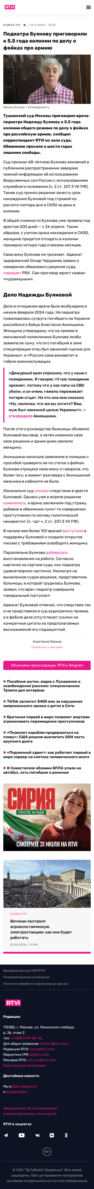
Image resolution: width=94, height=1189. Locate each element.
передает (12, 272)
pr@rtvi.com (39, 1054)
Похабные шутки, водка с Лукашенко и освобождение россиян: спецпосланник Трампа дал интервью (41, 685)
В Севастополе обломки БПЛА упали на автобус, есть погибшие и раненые (42, 770)
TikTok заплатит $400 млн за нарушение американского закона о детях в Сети (42, 703)
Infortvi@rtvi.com (54, 1043)
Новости (11, 25)
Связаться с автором (47, 647)
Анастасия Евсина (47, 641)
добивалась (57, 552)
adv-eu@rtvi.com (42, 1060)
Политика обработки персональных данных (36, 984)
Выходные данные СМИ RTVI (24, 970)
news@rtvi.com (42, 1049)
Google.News (17, 1092)
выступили (73, 530)
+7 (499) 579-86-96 (26, 1038)
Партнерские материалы (24, 1065)
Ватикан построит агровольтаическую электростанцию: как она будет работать (41, 929)
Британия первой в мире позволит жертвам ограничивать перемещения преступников (46, 719)
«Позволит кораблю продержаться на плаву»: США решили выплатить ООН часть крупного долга (44, 736)
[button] (89, 7)
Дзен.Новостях (24, 1086)
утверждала (21, 416)
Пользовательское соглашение (26, 977)
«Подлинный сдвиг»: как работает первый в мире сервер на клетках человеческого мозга (47, 754)
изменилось (14, 503)
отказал (41, 490)
